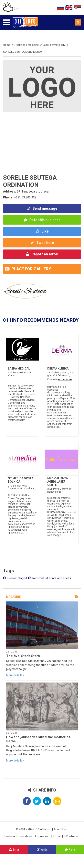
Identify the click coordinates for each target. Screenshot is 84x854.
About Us (60, 829)
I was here (45, 243)
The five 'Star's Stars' (23, 656)
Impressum (42, 836)
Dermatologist (17, 578)
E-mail (57, 836)
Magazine (13, 596)
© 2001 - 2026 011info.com (33, 829)
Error (16, 849)
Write (44, 849)
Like (45, 231)
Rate (72, 849)
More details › (15, 675)
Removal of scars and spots (51, 578)
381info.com (72, 836)
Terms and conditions (18, 836)
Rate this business (45, 220)
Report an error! (44, 254)
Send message (44, 208)
